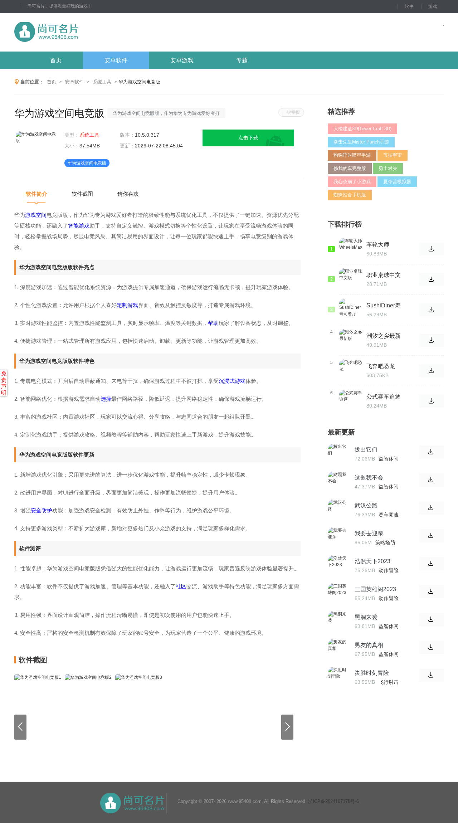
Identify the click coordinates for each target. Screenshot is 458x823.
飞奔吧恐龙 (380, 366)
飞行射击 (389, 682)
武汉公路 (366, 505)
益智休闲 (389, 459)
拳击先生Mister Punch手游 (361, 142)
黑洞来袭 (366, 617)
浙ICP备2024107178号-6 (333, 801)
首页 (56, 60)
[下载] (431, 452)
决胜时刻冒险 (372, 673)
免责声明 (3, 383)
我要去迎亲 (369, 533)
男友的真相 (369, 645)
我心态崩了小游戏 (352, 181)
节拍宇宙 (392, 155)
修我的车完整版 (349, 168)
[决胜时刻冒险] (338, 677)
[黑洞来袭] (338, 621)
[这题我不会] (338, 482)
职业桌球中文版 (383, 275)
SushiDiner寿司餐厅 (383, 305)
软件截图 (82, 194)
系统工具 (102, 81)
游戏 (432, 6)
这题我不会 (369, 477)
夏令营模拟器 (397, 181)
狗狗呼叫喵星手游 (352, 155)
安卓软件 (115, 60)
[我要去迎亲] (338, 538)
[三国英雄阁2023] (338, 593)
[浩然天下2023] (338, 565)
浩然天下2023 (372, 561)
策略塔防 (385, 542)
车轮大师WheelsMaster (384, 245)
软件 (409, 6)
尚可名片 (85, 32)
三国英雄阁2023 (375, 589)
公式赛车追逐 (383, 397)
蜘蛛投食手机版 (349, 195)
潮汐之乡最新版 (383, 336)
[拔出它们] (338, 454)
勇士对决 (388, 168)
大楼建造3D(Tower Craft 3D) (362, 128)
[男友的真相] (338, 649)
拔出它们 (366, 450)
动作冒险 (389, 570)
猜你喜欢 (128, 194)
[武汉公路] (338, 510)
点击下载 (248, 138)
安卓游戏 (181, 60)
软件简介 (36, 194)
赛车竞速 (389, 514)
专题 (242, 60)
